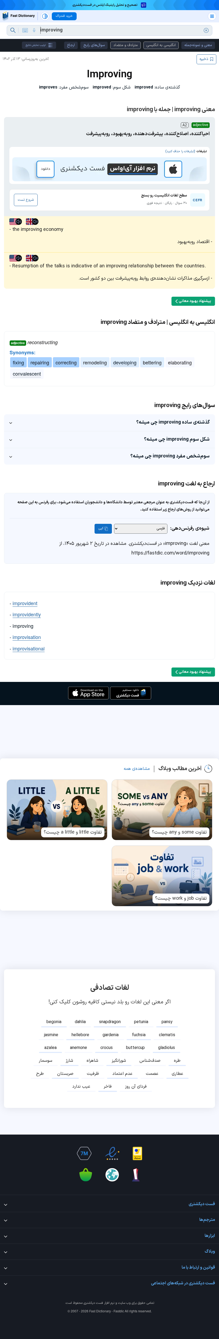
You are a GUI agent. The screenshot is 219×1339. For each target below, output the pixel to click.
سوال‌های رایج (94, 45)
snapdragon (110, 1022)
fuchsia (139, 1035)
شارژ (69, 1060)
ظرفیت (93, 1074)
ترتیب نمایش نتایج (36, 45)
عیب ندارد (81, 1086)
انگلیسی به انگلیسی (161, 45)
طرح (40, 1074)
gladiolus (166, 1048)
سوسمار (45, 1060)
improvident (25, 603)
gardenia (111, 1035)
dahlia (80, 1022)
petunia (141, 1022)
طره (177, 1060)
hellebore (80, 1035)
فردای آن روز (136, 1086)
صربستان (65, 1074)
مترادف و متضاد (125, 45)
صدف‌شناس (150, 1060)
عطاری (177, 1074)
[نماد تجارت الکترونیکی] (112, 1153)
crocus (106, 1048)
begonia (53, 1022)
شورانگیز (119, 1060)
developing (124, 362)
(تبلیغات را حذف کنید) (180, 151)
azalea (50, 1048)
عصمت (152, 1074)
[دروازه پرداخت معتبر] (137, 1153)
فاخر (108, 1086)
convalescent (27, 373)
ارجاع (71, 45)
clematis (167, 1035)
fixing (18, 362)
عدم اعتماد (122, 1074)
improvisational (29, 648)
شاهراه (92, 1060)
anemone (78, 1048)
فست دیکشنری (93, 1303)
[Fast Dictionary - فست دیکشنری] (19, 16)
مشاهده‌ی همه (137, 768)
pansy (167, 1022)
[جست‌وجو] (13, 30)
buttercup (135, 1048)
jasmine (51, 1035)
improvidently (27, 614)
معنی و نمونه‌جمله (198, 45)
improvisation (27, 636)
